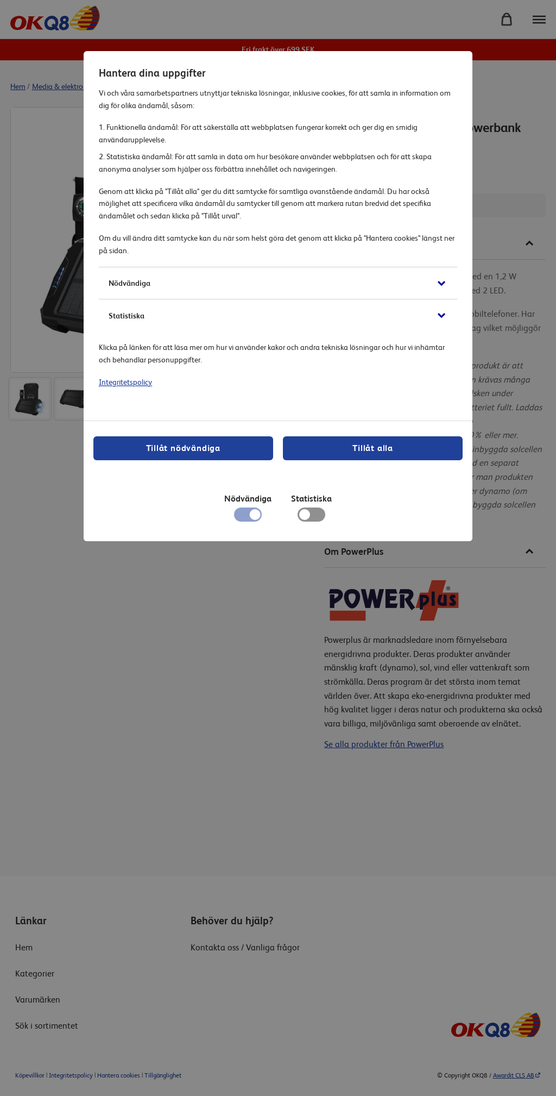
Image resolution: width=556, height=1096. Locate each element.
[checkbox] (311, 517)
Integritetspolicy (125, 382)
